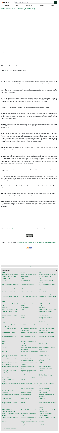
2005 (40, 278)
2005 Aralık (23, 294)
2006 (3, 317)
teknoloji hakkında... (6, 374)
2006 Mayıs (23, 374)
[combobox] (33, 2)
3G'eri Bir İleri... (42, 425)
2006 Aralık (4, 351)
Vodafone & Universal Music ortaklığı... (11, 284)
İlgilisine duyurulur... (43, 351)
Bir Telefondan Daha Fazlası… (27, 292)
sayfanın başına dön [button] (29, 266)
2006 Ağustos (42, 398)
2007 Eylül (23, 425)
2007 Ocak (23, 406)
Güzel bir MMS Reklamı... (26, 321)
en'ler (17, 5)
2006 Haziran (42, 378)
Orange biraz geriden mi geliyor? (9, 315)
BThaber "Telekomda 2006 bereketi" (10, 417)
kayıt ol (52, 5)
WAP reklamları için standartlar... (28, 300)
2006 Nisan (41, 370)
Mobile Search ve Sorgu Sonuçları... (47, 340)
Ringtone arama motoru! (26, 288)
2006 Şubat (23, 355)
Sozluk (22, 278)
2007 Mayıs (41, 421)
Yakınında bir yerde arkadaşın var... (10, 288)
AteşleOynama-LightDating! (8, 292)
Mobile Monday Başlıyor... (44, 343)
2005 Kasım (4, 280)
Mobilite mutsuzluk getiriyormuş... (46, 332)
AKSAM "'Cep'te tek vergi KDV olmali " (47, 417)
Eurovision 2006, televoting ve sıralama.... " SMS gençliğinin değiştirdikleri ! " (9, 379)
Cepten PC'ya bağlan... (44, 292)
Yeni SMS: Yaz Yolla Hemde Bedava (28, 325)
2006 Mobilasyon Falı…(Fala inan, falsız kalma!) (18, 9)
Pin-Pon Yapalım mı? (43, 325)
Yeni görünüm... (5, 307)
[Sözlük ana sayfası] (5, 2)
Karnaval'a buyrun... (25, 398)
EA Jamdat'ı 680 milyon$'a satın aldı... (29, 296)
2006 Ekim (4, 343)
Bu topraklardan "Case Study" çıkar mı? (48, 296)
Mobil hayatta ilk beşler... (26, 394)
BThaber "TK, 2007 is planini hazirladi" (29, 409)
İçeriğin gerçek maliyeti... (44, 321)
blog (40, 272)
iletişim (3, 272)
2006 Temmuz (5, 387)
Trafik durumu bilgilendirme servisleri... (48, 300)
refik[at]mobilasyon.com (12, 228)
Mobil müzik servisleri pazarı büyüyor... (11, 394)
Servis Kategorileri (6, 278)
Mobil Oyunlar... (42, 307)
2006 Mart (41, 362)
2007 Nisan (4, 421)
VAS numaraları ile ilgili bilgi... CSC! (46, 294)
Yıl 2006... (23, 309)
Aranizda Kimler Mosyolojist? (27, 284)
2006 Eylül (23, 402)
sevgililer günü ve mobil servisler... (10, 359)
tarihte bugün (29, 5)
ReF (5, 70)
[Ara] (55, 2)
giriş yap (41, 5)
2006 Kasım (4, 347)
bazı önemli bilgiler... (25, 307)
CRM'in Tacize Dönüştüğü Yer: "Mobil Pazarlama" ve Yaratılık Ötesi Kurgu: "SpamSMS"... (10, 311)
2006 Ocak (23, 317)
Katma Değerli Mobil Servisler (9, 332)
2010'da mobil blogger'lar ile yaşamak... (48, 402)
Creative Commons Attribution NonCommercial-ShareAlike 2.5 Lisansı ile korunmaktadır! (36, 242)
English (3, 431)
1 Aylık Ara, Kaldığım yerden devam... (10, 366)
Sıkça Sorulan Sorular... (44, 315)
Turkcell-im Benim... (6, 425)
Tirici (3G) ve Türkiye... (44, 355)
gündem (7, 5)
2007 (3, 406)
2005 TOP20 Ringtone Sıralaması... (46, 336)
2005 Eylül (23, 315)
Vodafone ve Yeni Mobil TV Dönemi (10, 294)
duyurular (23, 272)
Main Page (3, 52)
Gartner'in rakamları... (25, 280)
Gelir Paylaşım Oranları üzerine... (28, 336)
